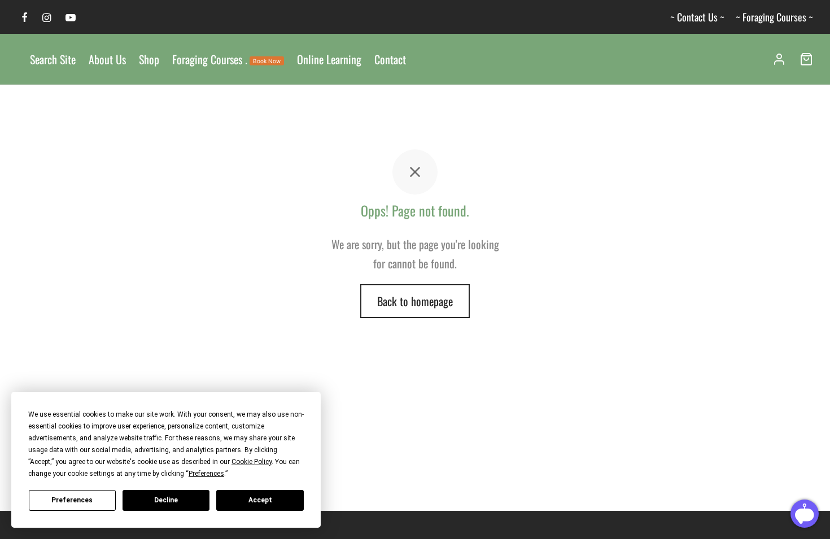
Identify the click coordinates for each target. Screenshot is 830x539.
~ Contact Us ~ (697, 17)
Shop (149, 59)
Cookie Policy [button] (251, 462)
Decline (166, 500)
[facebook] (24, 17)
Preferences (72, 500)
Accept (260, 500)
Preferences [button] (206, 474)
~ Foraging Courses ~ (774, 17)
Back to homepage (415, 301)
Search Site (53, 59)
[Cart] (806, 59)
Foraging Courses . (226, 59)
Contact (390, 59)
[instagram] (46, 17)
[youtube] (70, 17)
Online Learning (329, 59)
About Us (107, 59)
